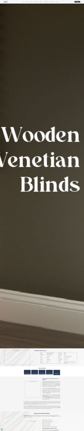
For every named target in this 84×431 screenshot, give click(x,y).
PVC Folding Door (46, 1)
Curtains (41, 1)
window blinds (31, 1)
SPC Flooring (36, 1)
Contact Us (56, 1)
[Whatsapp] (2, 429)
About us (26, 1)
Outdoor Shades (51, 1)
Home (23, 1)
